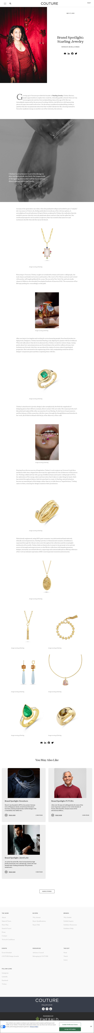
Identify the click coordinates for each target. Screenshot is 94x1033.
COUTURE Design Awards (10, 956)
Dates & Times (6, 921)
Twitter (4, 984)
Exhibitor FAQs (68, 928)
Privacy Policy (34, 1026)
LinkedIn (5, 977)
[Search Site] (10, 3)
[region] (47, 1026)
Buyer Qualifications (39, 921)
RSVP (89, 2)
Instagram (5, 973)
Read (65, 952)
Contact (4, 936)
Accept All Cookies (70, 1029)
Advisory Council (38, 952)
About (4, 917)
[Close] (91, 1026)
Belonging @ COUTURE (40, 956)
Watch (66, 956)
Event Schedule (7, 952)
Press (3, 932)
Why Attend (36, 917)
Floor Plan (5, 925)
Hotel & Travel (6, 928)
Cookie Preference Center (70, 1024)
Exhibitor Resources (70, 925)
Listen (66, 960)
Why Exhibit (67, 917)
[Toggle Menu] (5, 3)
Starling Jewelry (58, 95)
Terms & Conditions (8, 939)
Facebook (5, 980)
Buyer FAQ (36, 925)
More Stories (47, 891)
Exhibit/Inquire (68, 921)
